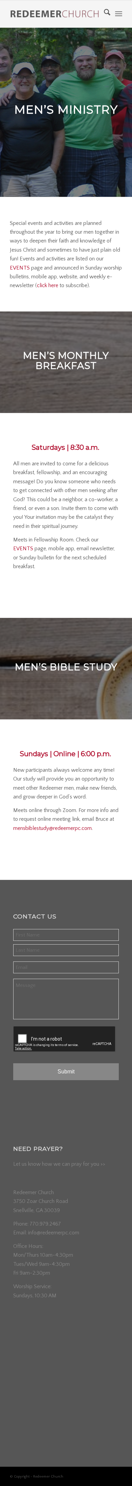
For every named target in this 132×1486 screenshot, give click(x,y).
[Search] (103, 13)
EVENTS (20, 268)
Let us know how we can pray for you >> (59, 1164)
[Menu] (118, 14)
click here (47, 285)
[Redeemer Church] (55, 13)
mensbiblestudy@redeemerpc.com (52, 828)
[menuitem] (103, 13)
